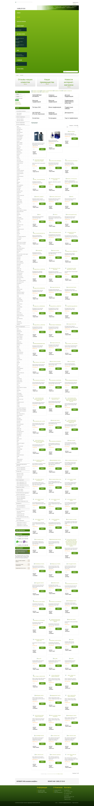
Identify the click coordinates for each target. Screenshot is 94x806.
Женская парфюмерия (20, 124)
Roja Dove (18, 290)
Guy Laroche (19, 208)
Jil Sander (18, 220)
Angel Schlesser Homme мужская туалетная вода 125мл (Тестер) (38, 365)
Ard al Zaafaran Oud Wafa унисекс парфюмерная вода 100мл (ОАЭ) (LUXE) (71, 522)
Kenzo (18, 227)
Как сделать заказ (41, 790)
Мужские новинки (20, 120)
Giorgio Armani (19, 202)
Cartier (18, 164)
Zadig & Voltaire (20, 459)
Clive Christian (19, 359)
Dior (17, 180)
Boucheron (19, 151)
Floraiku (18, 198)
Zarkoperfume (19, 323)
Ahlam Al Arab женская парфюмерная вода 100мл (53, 141)
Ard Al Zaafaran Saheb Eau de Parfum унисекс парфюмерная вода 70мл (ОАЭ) (38, 542)
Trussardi (18, 308)
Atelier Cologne (19, 142)
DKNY (18, 183)
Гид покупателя (50, 6)
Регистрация (17, 101)
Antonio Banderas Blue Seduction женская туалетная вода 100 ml (71, 383)
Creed (18, 177)
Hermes (18, 213)
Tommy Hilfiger (19, 306)
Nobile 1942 (19, 268)
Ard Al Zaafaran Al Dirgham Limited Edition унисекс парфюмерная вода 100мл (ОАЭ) (55, 463)
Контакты (56, 791)
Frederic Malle (19, 201)
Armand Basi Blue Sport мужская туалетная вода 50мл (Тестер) (71, 586)
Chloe (18, 167)
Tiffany (18, 302)
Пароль (17, 96)
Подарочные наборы (20, 487)
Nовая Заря (19, 270)
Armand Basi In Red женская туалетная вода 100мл (37, 623)
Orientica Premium (20, 271)
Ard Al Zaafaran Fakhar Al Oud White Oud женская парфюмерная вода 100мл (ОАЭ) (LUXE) (38, 483)
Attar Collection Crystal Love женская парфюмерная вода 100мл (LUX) (54, 757)
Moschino (18, 259)
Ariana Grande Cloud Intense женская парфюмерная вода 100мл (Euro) (54, 542)
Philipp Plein (19, 435)
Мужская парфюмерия (20, 326)
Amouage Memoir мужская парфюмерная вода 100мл (37, 328)
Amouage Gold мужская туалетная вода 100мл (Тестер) (55, 253)
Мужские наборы (20, 490)
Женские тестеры (20, 473)
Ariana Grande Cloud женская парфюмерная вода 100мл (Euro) (38, 567)
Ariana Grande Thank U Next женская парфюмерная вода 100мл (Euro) (54, 567)
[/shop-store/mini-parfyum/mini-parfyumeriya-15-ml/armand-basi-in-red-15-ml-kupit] (39, 640)
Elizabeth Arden (20, 191)
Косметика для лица (20, 513)
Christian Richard (20, 171)
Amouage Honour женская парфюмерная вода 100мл (70, 254)
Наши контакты (75, 802)
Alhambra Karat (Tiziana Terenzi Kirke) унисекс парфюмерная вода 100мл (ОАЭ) (55, 217)
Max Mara (18, 251)
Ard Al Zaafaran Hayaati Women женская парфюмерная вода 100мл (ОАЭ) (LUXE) (70, 483)
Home (17, 75)
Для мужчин (19, 114)
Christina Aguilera (20, 173)
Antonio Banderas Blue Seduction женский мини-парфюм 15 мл (38, 403)
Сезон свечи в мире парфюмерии (19, 565)
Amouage (18, 130)
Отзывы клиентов (57, 790)
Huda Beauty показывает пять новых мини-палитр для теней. (21, 551)
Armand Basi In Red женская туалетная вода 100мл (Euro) (54, 624)
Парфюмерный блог (70, 7)
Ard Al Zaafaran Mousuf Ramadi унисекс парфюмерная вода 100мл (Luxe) (38, 523)
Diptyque (18, 182)
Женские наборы (20, 489)
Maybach (18, 324)
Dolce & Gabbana (20, 185)
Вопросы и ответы (41, 791)
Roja (17, 441)
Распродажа (74, 6)
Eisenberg (18, 188)
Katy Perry (18, 226)
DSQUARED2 (19, 186)
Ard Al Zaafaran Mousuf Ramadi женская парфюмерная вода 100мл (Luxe (70, 503)
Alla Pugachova (19, 129)
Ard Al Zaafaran (19, 136)
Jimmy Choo (19, 221)
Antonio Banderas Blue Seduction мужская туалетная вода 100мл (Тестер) (38, 424)
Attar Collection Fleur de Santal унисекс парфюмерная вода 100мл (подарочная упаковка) (71, 759)
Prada (18, 284)
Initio (18, 215)
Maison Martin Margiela (21, 243)
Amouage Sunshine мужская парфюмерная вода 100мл (37, 346)
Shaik (18, 295)
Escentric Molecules (20, 195)
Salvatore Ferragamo (20, 292)
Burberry (18, 154)
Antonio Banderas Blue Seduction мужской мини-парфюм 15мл (71, 425)
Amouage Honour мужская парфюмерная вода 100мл (37, 272)
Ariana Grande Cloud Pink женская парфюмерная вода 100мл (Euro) (71, 549)
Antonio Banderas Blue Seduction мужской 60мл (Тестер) (55, 423)
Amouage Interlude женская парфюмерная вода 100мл (37, 291)
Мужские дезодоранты (21, 506)
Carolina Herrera (20, 163)
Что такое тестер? (58, 6)
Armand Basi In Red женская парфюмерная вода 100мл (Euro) (71, 603)
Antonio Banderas (20, 135)
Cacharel (18, 158)
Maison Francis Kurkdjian (21, 242)
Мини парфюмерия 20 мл (21, 483)
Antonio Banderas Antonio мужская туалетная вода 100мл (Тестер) (55, 383)
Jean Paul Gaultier (20, 218)
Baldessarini (19, 341)
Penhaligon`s (19, 283)
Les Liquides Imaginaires (21, 236)
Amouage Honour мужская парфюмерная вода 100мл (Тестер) (55, 272)
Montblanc (19, 257)
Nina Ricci (18, 265)
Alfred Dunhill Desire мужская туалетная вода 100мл (70, 199)
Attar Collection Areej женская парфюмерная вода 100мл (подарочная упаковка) (37, 738)
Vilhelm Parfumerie (20, 315)
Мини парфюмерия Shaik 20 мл (23, 485)
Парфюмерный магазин (51, 8)
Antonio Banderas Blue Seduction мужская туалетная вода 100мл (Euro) (71, 404)
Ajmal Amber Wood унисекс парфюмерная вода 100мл (54, 163)
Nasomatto (19, 264)
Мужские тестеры (20, 474)
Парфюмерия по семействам (22, 525)
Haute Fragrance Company (21, 210)
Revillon (18, 287)
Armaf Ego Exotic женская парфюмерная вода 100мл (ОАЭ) (55, 586)
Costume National (20, 176)
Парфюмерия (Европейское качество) (21, 465)
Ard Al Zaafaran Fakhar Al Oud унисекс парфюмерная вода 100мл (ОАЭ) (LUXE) (55, 482)
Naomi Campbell (20, 261)
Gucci (18, 205)
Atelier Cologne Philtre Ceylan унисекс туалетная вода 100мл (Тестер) (70, 699)
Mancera (18, 245)
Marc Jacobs (19, 246)
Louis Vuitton (19, 237)
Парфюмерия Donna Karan (21, 568)
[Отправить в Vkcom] (44, 91)
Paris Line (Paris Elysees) (21, 280)
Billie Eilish (19, 146)
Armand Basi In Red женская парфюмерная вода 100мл (54, 604)
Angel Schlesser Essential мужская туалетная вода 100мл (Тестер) (71, 346)
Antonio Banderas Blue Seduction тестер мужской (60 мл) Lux (38, 445)
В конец (61, 773)
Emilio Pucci (19, 192)
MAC (17, 240)
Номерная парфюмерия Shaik (22, 501)
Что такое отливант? (66, 6)
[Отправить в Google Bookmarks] (47, 90)
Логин (17, 94)
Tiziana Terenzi (19, 303)
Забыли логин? (18, 103)
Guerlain (18, 207)
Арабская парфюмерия (20, 494)
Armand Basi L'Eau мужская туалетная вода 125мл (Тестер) (54, 643)
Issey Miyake (19, 217)
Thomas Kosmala (20, 301)
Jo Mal (18, 223)
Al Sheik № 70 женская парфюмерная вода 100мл (37, 182)
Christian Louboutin (20, 170)
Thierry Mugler (19, 299)
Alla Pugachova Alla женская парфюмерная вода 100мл (70, 217)
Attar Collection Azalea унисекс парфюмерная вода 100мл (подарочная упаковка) (70, 738)
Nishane (18, 267)
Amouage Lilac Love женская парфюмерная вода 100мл (37, 309)
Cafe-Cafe (18, 349)
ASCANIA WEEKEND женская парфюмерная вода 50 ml (70, 661)
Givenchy (18, 204)
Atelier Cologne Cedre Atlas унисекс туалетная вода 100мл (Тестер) (39, 679)
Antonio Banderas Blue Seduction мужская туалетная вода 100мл (55, 402)
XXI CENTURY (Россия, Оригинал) (22, 492)
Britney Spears (19, 152)
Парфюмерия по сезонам (21, 524)
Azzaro (18, 145)
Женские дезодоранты (21, 505)
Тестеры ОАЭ (18, 471)
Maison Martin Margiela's (21, 410)
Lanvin (18, 235)
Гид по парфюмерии (20, 520)
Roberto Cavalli (19, 289)
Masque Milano (19, 249)
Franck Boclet (19, 199)
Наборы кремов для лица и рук (22, 516)
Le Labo (18, 406)
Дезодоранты (18, 503)
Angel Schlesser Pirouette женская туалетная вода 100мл (55, 364)
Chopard (18, 169)
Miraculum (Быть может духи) (22, 254)
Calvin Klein (19, 160)
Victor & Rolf (19, 312)
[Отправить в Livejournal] (67, 90)
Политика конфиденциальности (65, 802)
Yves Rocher (19, 321)
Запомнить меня (19, 98)
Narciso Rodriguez (20, 262)
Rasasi (18, 286)
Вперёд (58, 773)
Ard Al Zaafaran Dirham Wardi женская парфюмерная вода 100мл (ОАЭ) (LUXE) (70, 463)
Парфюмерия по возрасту (21, 522)
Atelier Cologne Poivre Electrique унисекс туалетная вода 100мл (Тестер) (38, 719)
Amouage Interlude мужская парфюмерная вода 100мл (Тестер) (55, 290)
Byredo (18, 157)
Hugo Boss (19, 214)
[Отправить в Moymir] (35, 91)
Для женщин (19, 113)
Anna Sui (18, 133)
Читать (25, 84)
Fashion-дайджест (50, 7)
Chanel (18, 166)
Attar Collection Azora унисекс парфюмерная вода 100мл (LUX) (38, 757)
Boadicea (18, 148)
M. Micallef (19, 239)
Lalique (18, 232)
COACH (18, 174)
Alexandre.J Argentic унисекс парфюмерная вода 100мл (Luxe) (38, 199)
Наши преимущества (58, 792)
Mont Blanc (19, 418)
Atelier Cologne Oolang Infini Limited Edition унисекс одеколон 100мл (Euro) (38, 698)
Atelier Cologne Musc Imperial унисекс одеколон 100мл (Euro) (70, 679)
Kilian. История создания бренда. (20, 561)
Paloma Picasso (19, 276)
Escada (18, 193)
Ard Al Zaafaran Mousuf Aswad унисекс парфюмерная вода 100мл (38, 503)
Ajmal (18, 126)
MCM (18, 252)
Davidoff (18, 179)
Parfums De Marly (20, 277)
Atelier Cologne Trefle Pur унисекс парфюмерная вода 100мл (71, 718)
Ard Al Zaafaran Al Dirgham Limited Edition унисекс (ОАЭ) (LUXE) (38, 464)
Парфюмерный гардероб (60, 7)
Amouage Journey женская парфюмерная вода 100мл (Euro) (71, 290)
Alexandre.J (19, 127)
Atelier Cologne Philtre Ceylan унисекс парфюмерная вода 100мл (55, 698)
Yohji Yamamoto (20, 318)
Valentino (18, 309)
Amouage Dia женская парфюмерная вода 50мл (37, 253)
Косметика (18, 509)
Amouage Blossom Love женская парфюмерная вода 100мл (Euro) (55, 235)
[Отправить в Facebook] (36, 90)
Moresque (18, 258)
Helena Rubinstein (20, 211)
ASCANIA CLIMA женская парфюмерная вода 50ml (69, 642)
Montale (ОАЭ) (19, 255)
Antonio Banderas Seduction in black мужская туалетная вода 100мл (54, 444)
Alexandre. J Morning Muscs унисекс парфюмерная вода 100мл (71, 181)
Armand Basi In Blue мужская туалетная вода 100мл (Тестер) (38, 604)
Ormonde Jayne (19, 273)
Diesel (18, 363)
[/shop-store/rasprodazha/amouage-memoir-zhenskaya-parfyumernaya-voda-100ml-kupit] (71, 305)
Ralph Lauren (19, 438)
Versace (18, 311)
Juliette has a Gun (20, 224)
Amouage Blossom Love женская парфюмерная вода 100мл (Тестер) (71, 236)
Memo (18, 416)
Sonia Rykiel (19, 298)
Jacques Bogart (19, 394)
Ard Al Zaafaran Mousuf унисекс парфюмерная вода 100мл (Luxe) (55, 523)
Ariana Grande (19, 138)
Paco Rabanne (19, 274)
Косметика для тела (20, 515)
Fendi (18, 375)
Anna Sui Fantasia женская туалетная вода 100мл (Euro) (70, 364)
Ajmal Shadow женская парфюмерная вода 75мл (69, 163)
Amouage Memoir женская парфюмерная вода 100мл (53, 309)
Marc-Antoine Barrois (21, 248)
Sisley (18, 296)
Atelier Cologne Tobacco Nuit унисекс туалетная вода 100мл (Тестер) (54, 719)
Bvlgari (18, 155)
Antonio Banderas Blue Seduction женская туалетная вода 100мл (38, 383)
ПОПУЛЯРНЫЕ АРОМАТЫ (21, 111)
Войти (17, 100)
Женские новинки (20, 119)
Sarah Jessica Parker (20, 293)
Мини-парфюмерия (20, 479)
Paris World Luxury (20, 281)
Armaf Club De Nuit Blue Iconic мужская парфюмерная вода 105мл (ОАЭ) (70, 567)
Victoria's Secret (20, 314)
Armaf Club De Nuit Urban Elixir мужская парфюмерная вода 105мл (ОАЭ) (38, 586)
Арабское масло (20, 499)
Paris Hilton (19, 279)
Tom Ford (18, 305)
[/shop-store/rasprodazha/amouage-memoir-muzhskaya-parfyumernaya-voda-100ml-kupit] (55, 324)
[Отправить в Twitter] (57, 90)
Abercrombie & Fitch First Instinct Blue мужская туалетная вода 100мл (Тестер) (38, 144)
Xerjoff (18, 317)
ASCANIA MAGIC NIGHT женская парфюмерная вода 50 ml (54, 661)
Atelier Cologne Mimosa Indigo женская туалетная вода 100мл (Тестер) (54, 679)
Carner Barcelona (20, 161)
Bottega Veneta (19, 149)
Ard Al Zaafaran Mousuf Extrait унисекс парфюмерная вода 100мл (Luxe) (55, 503)
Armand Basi (19, 139)
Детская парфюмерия (20, 122)
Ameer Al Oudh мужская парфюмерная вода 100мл (37, 236)
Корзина (74, 4)
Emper (18, 371)
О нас (56, 802)
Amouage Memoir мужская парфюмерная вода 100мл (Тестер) (71, 327)
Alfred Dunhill (19, 331)
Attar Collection (19, 144)
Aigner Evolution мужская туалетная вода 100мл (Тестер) (70, 134)
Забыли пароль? (18, 104)
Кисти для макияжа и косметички (21, 512)
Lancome (18, 233)
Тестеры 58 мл (19, 476)
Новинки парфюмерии (20, 116)
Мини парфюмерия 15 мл (21, 482)
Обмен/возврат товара (42, 792)
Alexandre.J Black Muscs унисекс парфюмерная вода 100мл (54, 199)
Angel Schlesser (20, 132)
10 (56, 773)
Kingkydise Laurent (20, 229)
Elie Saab (18, 189)
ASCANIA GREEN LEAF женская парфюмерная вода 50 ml (38, 661)
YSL (17, 320)
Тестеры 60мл (19, 477)
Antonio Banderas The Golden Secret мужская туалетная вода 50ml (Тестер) (70, 443)
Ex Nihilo (18, 196)
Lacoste (18, 230)
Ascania (18, 141)
